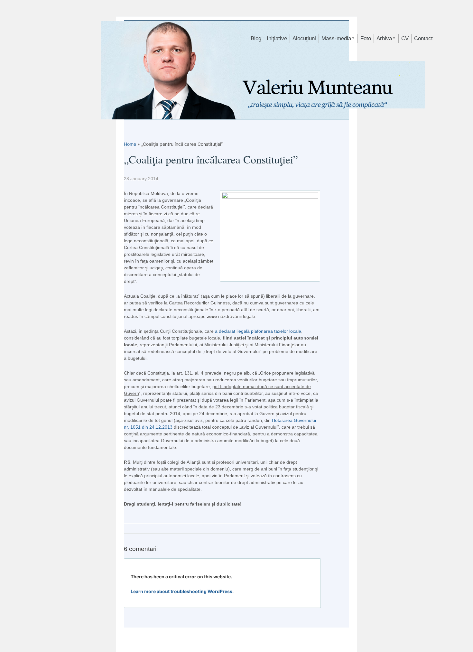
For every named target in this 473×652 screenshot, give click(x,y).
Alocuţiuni (304, 38)
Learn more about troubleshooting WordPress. (182, 591)
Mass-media (335, 39)
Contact (423, 38)
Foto (365, 38)
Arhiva (383, 39)
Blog (256, 38)
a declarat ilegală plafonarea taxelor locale (258, 331)
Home (130, 144)
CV (405, 38)
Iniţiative (277, 38)
